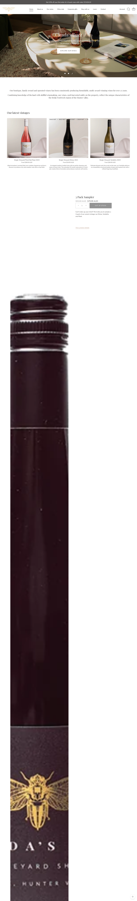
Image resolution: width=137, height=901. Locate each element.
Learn (95, 9)
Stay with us (85, 9)
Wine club (60, 9)
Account (122, 9)
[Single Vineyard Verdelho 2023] (110, 138)
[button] (65, 73)
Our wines (50, 9)
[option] (68, 38)
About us (40, 9)
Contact (103, 9)
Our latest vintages (18, 113)
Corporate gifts (72, 9)
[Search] (128, 9)
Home (31, 9)
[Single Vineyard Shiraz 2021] (68, 138)
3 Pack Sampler (85, 197)
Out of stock (100, 205)
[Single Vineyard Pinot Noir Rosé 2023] (27, 138)
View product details (82, 228)
